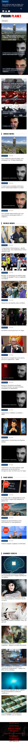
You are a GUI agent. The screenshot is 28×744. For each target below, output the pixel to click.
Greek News (14, 726)
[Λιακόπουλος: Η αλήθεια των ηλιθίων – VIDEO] (14, 399)
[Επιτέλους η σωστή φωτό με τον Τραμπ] (14, 316)
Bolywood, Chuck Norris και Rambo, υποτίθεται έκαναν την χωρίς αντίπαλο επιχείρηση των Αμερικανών (12, 387)
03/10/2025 (11, 464)
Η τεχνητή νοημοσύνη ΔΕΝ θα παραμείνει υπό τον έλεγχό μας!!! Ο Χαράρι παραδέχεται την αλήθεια (13, 575)
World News (14, 723)
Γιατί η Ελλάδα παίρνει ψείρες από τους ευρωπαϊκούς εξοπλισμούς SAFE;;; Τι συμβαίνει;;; (14, 70)
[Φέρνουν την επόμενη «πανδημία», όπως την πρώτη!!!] (14, 611)
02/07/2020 (11, 494)
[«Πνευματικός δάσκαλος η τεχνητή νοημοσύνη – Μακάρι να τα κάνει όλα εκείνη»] (14, 634)
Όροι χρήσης (14, 741)
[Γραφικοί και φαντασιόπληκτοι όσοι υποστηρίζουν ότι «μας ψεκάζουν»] (14, 509)
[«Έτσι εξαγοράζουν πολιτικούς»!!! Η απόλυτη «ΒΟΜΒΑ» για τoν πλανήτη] (14, 703)
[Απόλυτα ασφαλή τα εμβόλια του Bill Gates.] (14, 532)
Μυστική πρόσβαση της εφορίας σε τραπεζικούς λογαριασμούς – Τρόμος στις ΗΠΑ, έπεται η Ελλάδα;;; (13, 668)
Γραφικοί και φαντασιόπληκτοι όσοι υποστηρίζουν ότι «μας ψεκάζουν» (11, 521)
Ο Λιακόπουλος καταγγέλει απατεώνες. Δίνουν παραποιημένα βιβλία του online (14, 53)
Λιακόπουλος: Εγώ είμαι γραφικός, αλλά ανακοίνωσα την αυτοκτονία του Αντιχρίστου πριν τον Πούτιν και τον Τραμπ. (13, 469)
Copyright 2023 (14, 743)
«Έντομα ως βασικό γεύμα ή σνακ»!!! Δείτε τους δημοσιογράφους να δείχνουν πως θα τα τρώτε (13, 598)
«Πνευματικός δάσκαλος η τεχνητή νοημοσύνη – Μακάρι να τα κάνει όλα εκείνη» (13, 644)
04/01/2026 (11, 382)
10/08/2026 (11, 155)
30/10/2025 (11, 409)
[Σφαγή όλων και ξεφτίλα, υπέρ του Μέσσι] (14, 289)
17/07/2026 (11, 272)
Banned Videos (14, 728)
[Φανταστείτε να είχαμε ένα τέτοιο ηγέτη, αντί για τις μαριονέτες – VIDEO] (14, 344)
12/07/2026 (11, 300)
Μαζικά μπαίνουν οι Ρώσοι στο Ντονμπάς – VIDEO (11, 112)
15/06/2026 (11, 327)
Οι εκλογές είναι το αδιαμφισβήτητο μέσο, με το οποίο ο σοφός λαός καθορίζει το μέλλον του (13, 499)
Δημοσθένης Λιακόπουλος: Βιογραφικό (14, 734)
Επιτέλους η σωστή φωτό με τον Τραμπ (12, 330)
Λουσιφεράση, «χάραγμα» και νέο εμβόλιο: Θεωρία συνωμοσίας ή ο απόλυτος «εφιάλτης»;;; (13, 691)
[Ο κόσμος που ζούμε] (14, 123)
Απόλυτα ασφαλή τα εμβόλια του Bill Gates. (13, 543)
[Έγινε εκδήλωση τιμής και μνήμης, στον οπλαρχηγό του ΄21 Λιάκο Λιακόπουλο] (14, 31)
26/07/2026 (11, 245)
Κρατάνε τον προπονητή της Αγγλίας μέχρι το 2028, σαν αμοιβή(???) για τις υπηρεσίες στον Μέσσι (13, 277)
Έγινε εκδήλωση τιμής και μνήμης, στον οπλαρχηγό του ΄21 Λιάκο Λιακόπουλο (12, 5)
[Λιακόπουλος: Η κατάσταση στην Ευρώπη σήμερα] (14, 426)
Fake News (14, 731)
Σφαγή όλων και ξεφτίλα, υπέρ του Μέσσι (13, 303)
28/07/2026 (11, 210)
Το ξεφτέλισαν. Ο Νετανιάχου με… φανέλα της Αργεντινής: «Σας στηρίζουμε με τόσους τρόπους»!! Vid (13, 249)
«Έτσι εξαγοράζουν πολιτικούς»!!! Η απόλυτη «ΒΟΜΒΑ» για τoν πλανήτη (11, 713)
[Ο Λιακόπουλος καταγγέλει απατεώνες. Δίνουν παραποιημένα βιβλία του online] (14, 49)
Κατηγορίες (4, 20)
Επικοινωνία (14, 738)
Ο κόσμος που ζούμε (8, 126)
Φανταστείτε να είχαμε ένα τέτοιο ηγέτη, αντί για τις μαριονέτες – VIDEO (13, 358)
